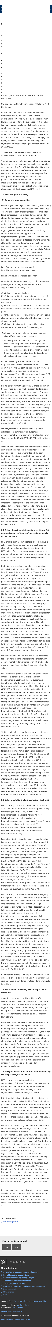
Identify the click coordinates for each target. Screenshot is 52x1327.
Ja (7, 1247)
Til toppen (26, 1233)
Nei (16, 1247)
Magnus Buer (17, 1307)
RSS (5, 1295)
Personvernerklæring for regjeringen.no (20, 1278)
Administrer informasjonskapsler (17, 1281)
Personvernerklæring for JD (12, 1311)
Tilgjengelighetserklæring (14, 1283)
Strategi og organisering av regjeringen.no (21, 1272)
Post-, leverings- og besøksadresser (15, 1319)
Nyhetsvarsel (8, 1292)
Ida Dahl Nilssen (23, 1305)
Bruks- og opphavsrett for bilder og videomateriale (24, 1286)
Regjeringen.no (17, 1261)
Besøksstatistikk (10, 1289)
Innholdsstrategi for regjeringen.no (18, 1275)
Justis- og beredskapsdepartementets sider (29, 1301)
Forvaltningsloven (10, 1222)
